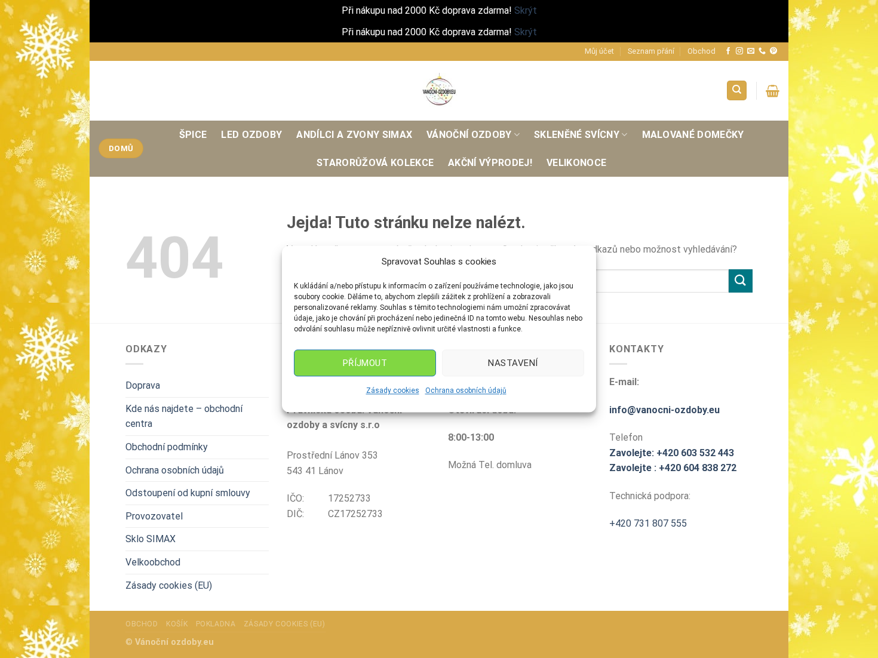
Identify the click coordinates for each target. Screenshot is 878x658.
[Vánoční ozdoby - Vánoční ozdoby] (439, 90)
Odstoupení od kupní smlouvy (187, 493)
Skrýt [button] (525, 10)
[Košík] (772, 91)
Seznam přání (651, 51)
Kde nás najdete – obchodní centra (183, 416)
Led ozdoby (251, 134)
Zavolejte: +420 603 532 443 (671, 453)
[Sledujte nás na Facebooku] (728, 51)
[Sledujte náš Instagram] (739, 51)
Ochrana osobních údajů (465, 390)
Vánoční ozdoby (468, 134)
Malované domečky (693, 134)
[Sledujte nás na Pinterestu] (773, 51)
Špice (193, 134)
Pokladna (216, 624)
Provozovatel (154, 516)
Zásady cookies (392, 390)
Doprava (142, 385)
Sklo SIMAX (150, 539)
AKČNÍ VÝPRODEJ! (490, 162)
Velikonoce (576, 162)
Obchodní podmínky (166, 447)
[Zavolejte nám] (762, 51)
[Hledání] (737, 90)
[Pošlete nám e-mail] (750, 51)
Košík (177, 624)
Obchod (701, 51)
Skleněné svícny (576, 134)
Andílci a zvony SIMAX (354, 134)
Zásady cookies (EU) (168, 585)
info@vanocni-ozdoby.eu (664, 410)
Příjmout (365, 363)
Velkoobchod (152, 562)
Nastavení (513, 363)
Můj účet (599, 51)
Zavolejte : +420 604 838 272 (672, 467)
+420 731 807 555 (648, 523)
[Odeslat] (741, 281)
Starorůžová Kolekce (375, 162)
